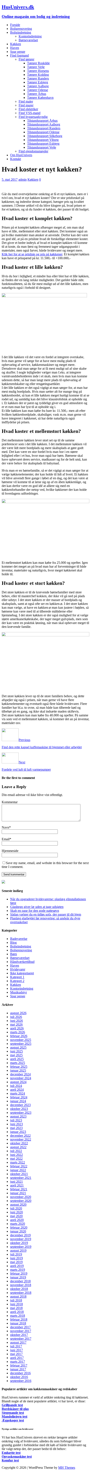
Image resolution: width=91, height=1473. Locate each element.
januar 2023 (18, 1132)
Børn (13, 954)
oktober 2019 (19, 1243)
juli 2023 (16, 1120)
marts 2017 (17, 1361)
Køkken (15, 44)
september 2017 (20, 1338)
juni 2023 (16, 1124)
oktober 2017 (19, 1335)
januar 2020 (18, 1231)
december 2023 (20, 1105)
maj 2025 (16, 1055)
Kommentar (10, 802)
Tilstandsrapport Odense (43, 132)
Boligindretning (20, 32)
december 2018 (20, 1281)
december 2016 (20, 1373)
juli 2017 (16, 1346)
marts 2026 (17, 1032)
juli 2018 (16, 1300)
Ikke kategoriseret (22, 973)
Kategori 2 (17, 981)
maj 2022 (16, 1158)
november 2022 (20, 1139)
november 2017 (20, 1331)
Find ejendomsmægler (33, 151)
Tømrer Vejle (36, 67)
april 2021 (17, 1185)
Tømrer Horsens (38, 71)
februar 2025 (18, 1066)
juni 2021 (16, 1181)
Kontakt (15, 159)
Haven (14, 48)
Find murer (26, 105)
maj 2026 (16, 1024)
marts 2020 (17, 1223)
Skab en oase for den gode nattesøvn (34, 910)
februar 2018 (18, 1319)
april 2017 (17, 1358)
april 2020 (17, 1220)
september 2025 (20, 1043)
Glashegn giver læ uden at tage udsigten (36, 907)
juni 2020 (16, 1212)
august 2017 (18, 1342)
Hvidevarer (17, 969)
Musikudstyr (18, 992)
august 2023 (18, 1116)
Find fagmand (19, 55)
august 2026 (18, 1013)
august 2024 (18, 1082)
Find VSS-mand (29, 113)
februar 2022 (18, 1166)
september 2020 (20, 1200)
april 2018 (17, 1312)
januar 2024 (18, 1101)
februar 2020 (18, 1227)
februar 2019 (18, 1273)
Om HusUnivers (21, 155)
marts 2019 (17, 1269)
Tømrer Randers (38, 78)
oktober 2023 (19, 1109)
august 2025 (18, 1047)
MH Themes (66, 1467)
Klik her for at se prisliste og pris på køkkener (32, 254)
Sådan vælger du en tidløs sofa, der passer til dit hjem (45, 914)
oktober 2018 (19, 1289)
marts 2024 (17, 1093)
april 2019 (17, 1266)
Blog (13, 942)
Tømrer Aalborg (38, 86)
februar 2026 (18, 1036)
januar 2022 (18, 1170)
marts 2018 (17, 1315)
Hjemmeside (10, 851)
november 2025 (20, 1040)
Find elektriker (28, 109)
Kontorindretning (30, 36)
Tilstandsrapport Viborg (43, 140)
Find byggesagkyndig (33, 117)
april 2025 (17, 1059)
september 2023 (20, 1112)
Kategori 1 (17, 977)
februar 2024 (18, 1097)
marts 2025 (17, 1063)
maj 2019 (16, 1262)
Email (6, 839)
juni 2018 (16, 1304)
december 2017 (20, 1327)
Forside (15, 25)
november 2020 (20, 1197)
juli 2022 (16, 1151)
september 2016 (20, 1381)
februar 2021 (18, 1189)
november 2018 (20, 1285)
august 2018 (18, 1296)
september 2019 (20, 1246)
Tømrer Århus (36, 94)
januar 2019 (18, 1277)
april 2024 (17, 1089)
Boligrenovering (21, 28)
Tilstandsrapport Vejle (41, 147)
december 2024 (20, 1074)
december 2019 (20, 1235)
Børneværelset (28, 40)
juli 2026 (16, 1017)
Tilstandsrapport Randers (43, 128)
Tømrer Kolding (38, 74)
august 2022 (18, 1147)
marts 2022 (17, 1162)
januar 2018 (18, 1323)
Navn (5, 827)
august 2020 (18, 1204)
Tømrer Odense (37, 90)
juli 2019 (16, 1254)
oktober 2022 (19, 1143)
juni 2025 (16, 1051)
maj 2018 (16, 1308)
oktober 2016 (19, 1377)
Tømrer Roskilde (38, 63)
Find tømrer (26, 59)
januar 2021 (18, 1193)
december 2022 (20, 1135)
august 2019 (18, 1250)
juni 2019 (16, 1258)
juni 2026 (16, 1020)
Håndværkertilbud (22, 961)
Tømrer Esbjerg (37, 82)
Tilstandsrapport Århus (42, 120)
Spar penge (17, 51)
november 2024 (20, 1078)
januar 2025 (18, 1070)
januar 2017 (18, 1369)
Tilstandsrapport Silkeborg (44, 136)
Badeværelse (18, 938)
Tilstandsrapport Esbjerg (43, 143)
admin (22, 179)
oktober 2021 (19, 1174)
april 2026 (17, 1028)
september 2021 (20, 1178)
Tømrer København (40, 97)
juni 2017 (16, 1350)
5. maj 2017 (10, 179)
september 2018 (20, 1292)
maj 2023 (16, 1128)
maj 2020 (16, 1216)
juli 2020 (16, 1208)
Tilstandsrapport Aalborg (43, 124)
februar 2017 (18, 1365)
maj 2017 (16, 1354)
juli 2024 (16, 1086)
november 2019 (20, 1239)
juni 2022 (16, 1155)
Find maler (26, 101)
